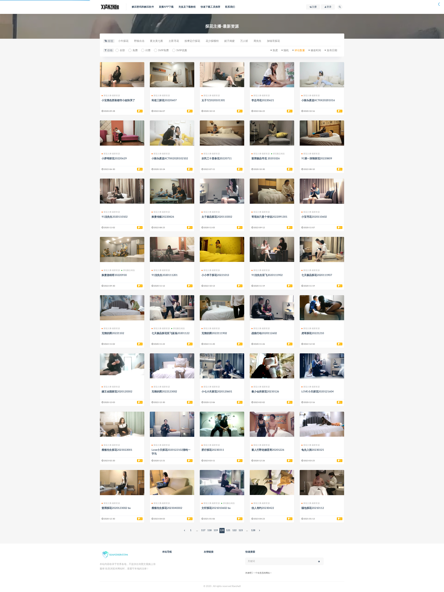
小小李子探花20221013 (215, 275)
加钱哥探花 (273, 41)
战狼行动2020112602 (264, 333)
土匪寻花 (174, 41)
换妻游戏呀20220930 (114, 275)
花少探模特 (212, 41)
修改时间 (316, 50)
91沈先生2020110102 (115, 217)
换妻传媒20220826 (163, 217)
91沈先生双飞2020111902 (267, 275)
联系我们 (230, 7)
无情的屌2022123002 (164, 391)
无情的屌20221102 (113, 333)
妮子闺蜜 (229, 41)
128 (253, 530)
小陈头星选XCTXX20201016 (318, 100)
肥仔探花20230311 (213, 450)
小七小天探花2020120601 (217, 391)
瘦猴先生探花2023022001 (117, 450)
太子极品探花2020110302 (217, 217)
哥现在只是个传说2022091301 (269, 217)
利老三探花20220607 (164, 100)
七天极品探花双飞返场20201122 (170, 333)
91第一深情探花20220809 (316, 158)
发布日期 (332, 50)
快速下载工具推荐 (210, 7)
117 (203, 530)
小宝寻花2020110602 (314, 217)
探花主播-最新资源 (112, 95)
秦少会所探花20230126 (265, 391)
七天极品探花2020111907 (316, 275)
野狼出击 (139, 41)
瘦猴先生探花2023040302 (167, 508)
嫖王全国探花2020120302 (117, 391)
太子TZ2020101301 (213, 100)
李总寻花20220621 (262, 100)
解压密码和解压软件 (143, 7)
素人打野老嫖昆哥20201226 (267, 450)
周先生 (257, 41)
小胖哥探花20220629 (114, 158)
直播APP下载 (166, 7)
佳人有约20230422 (262, 508)
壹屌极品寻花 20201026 (265, 158)
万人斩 (244, 41)
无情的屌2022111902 (214, 333)
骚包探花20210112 (312, 508)
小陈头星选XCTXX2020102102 (170, 158)
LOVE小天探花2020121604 (317, 391)
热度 (275, 50)
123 (241, 530)
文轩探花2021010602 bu (216, 508)
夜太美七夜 (156, 41)
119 (216, 530)
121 (228, 530)
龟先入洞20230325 (312, 450)
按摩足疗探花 (192, 41)
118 (209, 530)
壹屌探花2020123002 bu (116, 508)
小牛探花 (123, 41)
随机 (286, 50)
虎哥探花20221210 (312, 333)
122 (234, 530)
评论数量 (299, 50)
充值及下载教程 (187, 7)
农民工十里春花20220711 (217, 158)
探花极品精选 (279, 154)
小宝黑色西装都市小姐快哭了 (118, 100)
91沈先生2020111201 (165, 275)
